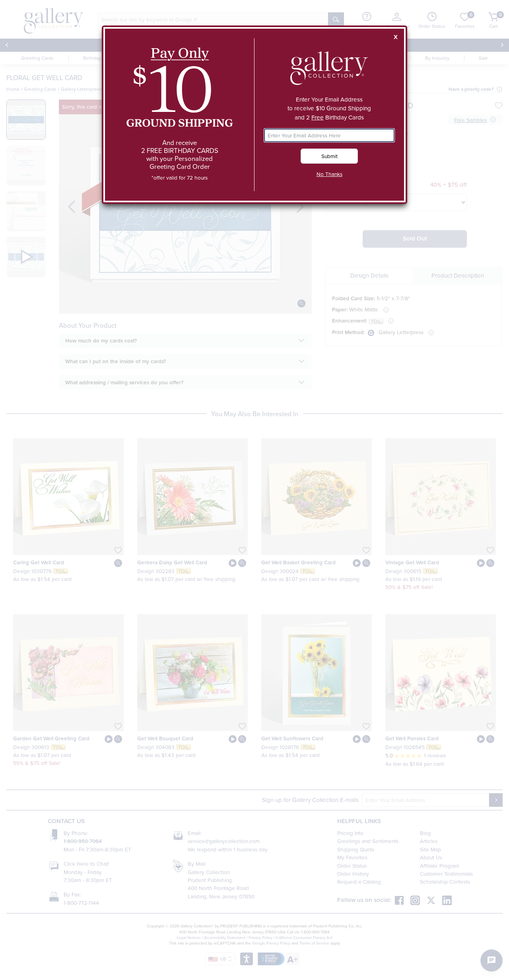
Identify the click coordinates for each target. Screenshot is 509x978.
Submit (329, 156)
